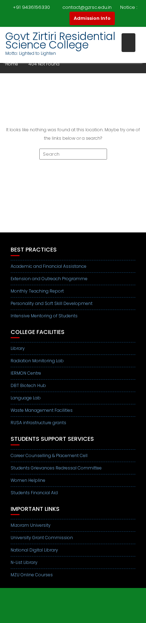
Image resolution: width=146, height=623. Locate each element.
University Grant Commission (42, 538)
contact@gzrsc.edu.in (87, 7)
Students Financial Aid (34, 493)
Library (18, 348)
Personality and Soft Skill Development (51, 303)
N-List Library (24, 562)
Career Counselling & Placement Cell (49, 455)
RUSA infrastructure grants (38, 423)
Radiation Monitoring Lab (37, 361)
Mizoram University (31, 525)
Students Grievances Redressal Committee (56, 468)
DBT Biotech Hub (28, 385)
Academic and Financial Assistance (48, 266)
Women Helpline (28, 480)
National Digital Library (34, 550)
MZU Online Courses (32, 575)
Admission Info (92, 18)
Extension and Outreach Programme (49, 279)
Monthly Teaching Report (37, 291)
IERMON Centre (26, 373)
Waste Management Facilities (42, 410)
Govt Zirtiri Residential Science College (60, 40)
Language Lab (26, 398)
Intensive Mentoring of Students (44, 316)
